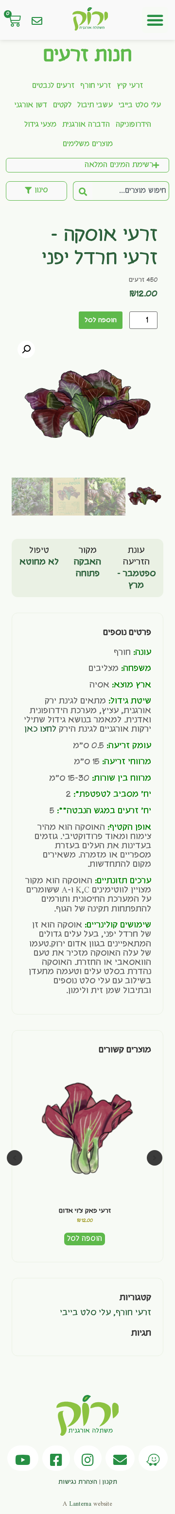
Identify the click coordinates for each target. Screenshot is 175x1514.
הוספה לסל (101, 320)
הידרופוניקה (133, 124)
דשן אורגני (31, 105)
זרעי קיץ (130, 86)
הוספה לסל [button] (84, 1239)
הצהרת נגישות (77, 1482)
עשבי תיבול (95, 105)
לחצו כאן (40, 729)
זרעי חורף (95, 86)
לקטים (62, 105)
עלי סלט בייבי (140, 105)
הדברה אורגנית (86, 124)
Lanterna (80, 1504)
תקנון (109, 1482)
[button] (155, 20)
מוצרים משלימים (88, 144)
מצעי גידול (40, 124)
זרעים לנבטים (53, 86)
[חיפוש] (82, 191)
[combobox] (130, 191)
